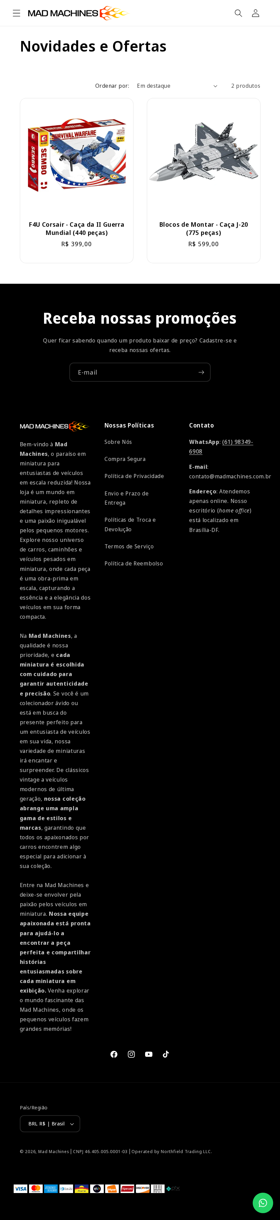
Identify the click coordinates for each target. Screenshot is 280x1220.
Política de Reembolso (133, 563)
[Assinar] (201, 372)
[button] (16, 13)
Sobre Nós (118, 442)
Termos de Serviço (129, 546)
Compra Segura (125, 459)
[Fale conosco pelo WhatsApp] (263, 1203)
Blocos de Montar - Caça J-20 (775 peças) (203, 228)
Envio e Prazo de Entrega (126, 498)
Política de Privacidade (134, 476)
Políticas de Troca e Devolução (130, 524)
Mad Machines (53, 1151)
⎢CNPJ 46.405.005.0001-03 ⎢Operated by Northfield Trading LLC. (141, 1151)
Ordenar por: (112, 85)
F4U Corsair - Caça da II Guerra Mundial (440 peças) (76, 228)
